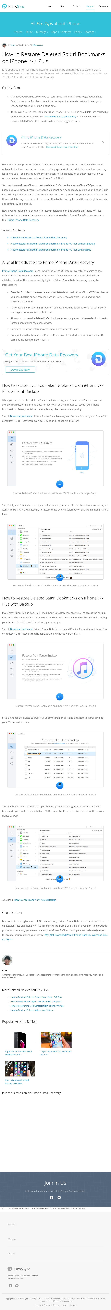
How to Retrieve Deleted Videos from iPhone (32, 1010)
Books (78, 32)
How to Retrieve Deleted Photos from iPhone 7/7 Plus (36, 997)
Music (29, 32)
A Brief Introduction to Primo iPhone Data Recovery (39, 237)
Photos (18, 32)
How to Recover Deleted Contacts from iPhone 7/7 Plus (37, 1005)
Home (50, 6)
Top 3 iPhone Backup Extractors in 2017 (56, 1053)
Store (63, 6)
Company (103, 6)
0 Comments (38, 45)
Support (90, 6)
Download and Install (21, 416)
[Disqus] (55, 1136)
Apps (54, 32)
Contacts (65, 32)
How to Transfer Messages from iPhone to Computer (36, 1001)
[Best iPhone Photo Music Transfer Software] (13, 6)
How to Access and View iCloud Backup (34, 899)
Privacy (47, 1305)
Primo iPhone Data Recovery (60, 116)
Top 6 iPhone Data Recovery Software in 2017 (18, 1053)
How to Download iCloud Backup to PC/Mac (17, 1082)
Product (76, 6)
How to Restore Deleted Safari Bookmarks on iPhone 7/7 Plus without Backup (53, 243)
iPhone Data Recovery (18, 1208)
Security (38, 1305)
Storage (89, 32)
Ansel (13, 45)
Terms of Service (59, 1305)
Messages (42, 32)
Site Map (72, 1305)
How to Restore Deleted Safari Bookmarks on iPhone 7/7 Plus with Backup (51, 249)
